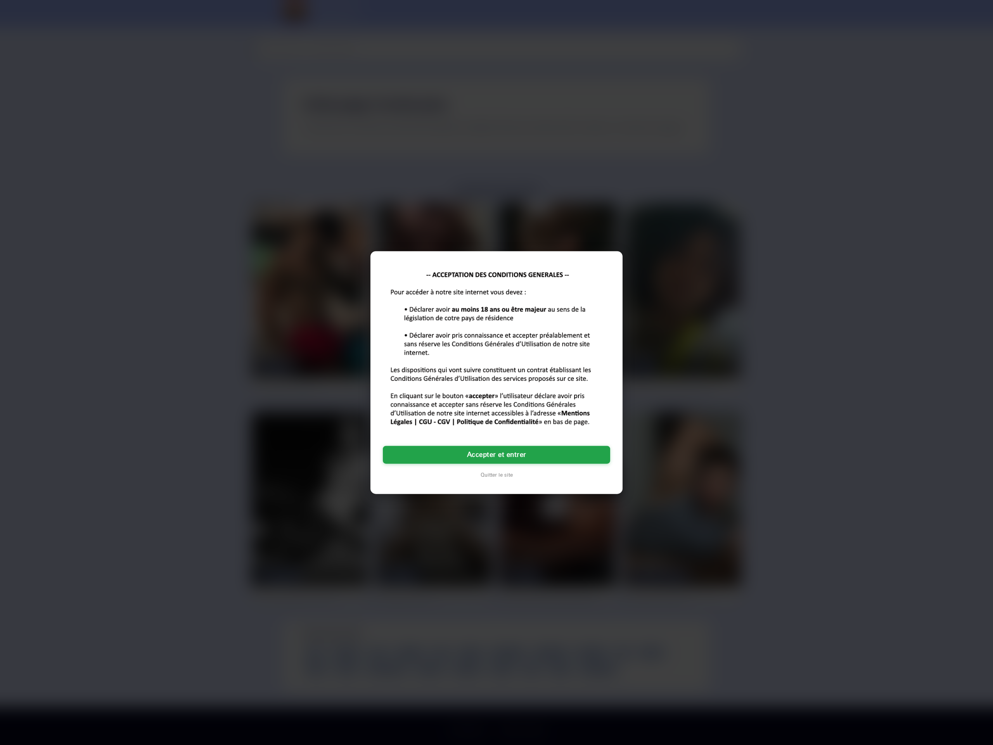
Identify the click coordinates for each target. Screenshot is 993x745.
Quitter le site (497, 475)
